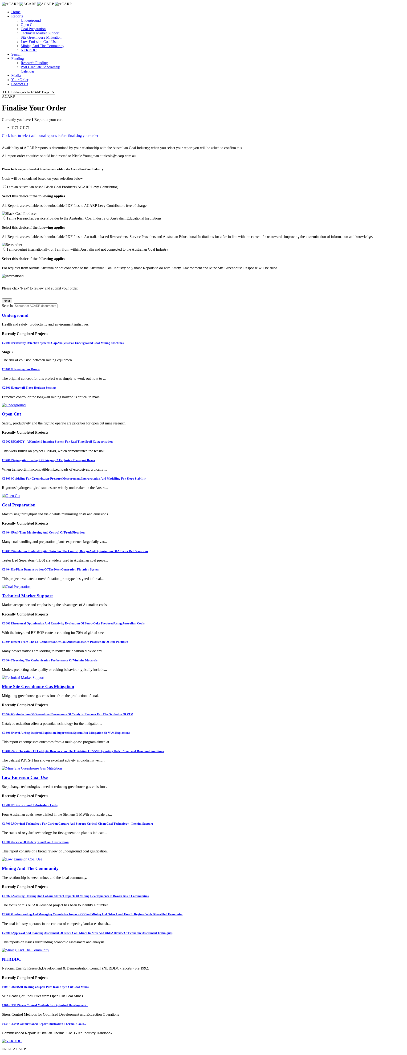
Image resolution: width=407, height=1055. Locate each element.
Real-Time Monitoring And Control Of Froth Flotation (43, 532)
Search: (7, 306)
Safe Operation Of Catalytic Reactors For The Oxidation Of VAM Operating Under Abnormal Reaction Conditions (83, 751)
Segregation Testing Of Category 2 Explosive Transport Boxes (48, 460)
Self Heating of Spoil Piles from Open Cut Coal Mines (45, 987)
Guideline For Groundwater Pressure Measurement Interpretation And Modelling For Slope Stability (74, 478)
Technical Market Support (40, 33)
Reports (17, 16)
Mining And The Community (42, 46)
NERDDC (29, 50)
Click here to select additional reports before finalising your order (50, 136)
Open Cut (28, 25)
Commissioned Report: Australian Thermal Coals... (44, 1024)
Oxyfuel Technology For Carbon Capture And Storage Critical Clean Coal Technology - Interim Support (77, 823)
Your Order (19, 80)
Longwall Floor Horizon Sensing (29, 387)
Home (15, 12)
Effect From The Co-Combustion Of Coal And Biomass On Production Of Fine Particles (65, 642)
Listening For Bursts (21, 369)
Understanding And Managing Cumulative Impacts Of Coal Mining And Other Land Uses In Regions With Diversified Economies (92, 914)
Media (16, 75)
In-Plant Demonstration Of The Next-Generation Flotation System (50, 569)
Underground (31, 20)
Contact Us (19, 84)
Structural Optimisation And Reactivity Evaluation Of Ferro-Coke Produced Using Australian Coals (73, 623)
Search (16, 54)
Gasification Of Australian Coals (29, 805)
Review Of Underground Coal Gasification (35, 842)
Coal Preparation (33, 29)
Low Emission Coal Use (39, 42)
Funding (17, 59)
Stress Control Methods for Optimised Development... (45, 1005)
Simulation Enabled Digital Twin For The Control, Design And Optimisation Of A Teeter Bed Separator (75, 551)
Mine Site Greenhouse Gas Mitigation (38, 686)
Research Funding (34, 63)
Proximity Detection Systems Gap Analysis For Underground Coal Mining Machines (63, 343)
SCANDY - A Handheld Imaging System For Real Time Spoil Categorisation (57, 441)
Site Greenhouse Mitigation (41, 37)
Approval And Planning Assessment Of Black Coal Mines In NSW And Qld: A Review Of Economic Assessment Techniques (87, 933)
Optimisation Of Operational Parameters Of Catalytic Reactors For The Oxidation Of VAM (67, 714)
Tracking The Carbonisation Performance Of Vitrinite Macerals (50, 660)
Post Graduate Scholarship (40, 67)
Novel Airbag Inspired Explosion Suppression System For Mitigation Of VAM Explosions (66, 732)
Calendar (27, 71)
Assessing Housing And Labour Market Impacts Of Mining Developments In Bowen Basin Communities (75, 896)
